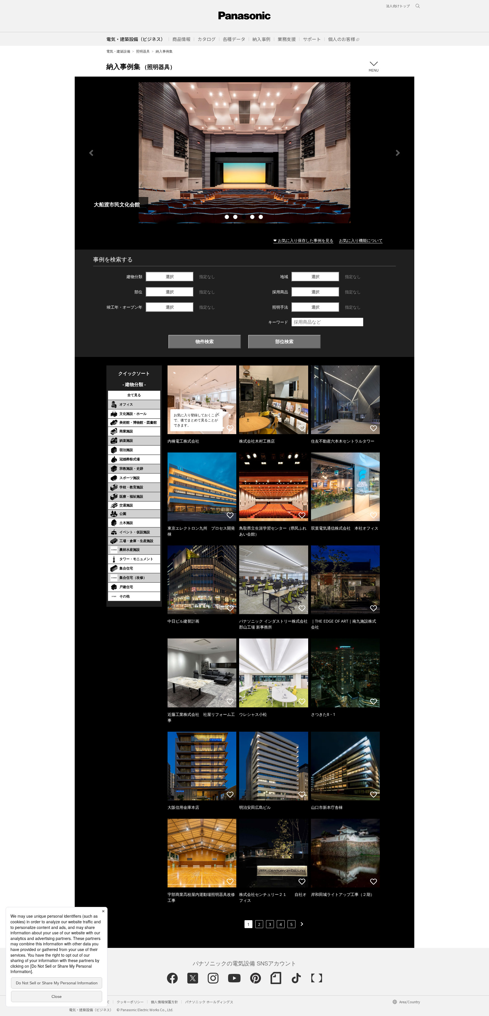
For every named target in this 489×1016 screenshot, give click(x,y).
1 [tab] (227, 217)
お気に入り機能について (361, 240)
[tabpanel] (244, 152)
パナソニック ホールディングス (209, 1001)
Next (398, 153)
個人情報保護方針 (164, 1001)
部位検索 (284, 341)
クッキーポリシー (130, 1001)
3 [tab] (244, 217)
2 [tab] (236, 217)
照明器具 (143, 51)
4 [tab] (253, 217)
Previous (91, 153)
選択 (170, 276)
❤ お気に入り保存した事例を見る (303, 240)
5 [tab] (261, 217)
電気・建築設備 (118, 51)
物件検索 (205, 341)
